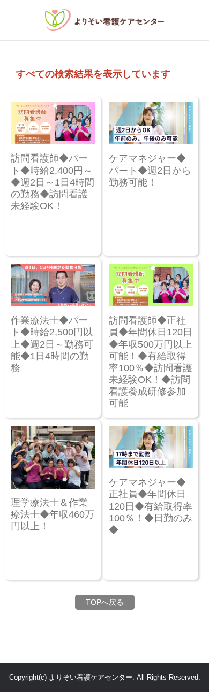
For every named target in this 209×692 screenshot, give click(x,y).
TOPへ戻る (105, 602)
